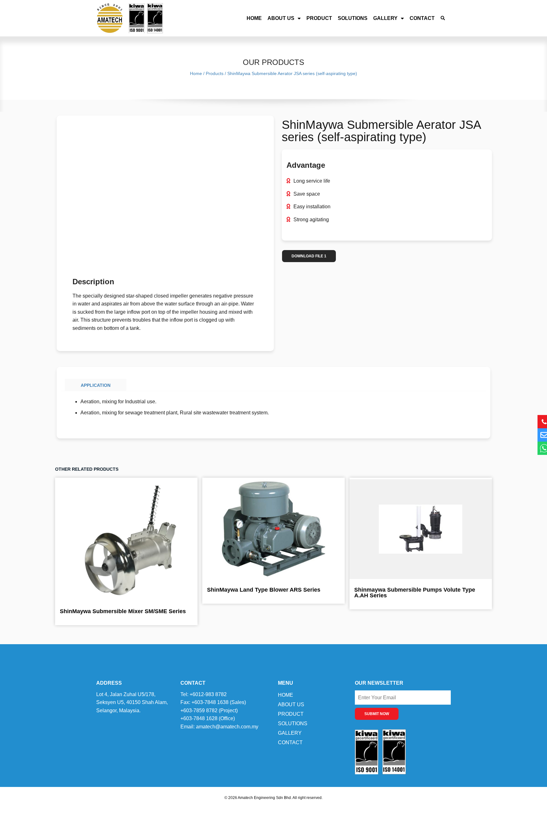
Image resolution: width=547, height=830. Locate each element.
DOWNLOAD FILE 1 (309, 256)
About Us (280, 18)
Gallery (385, 18)
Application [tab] (95, 385)
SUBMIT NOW (376, 714)
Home (254, 18)
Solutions (353, 18)
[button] (442, 18)
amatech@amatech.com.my (227, 726)
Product (319, 18)
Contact (422, 18)
